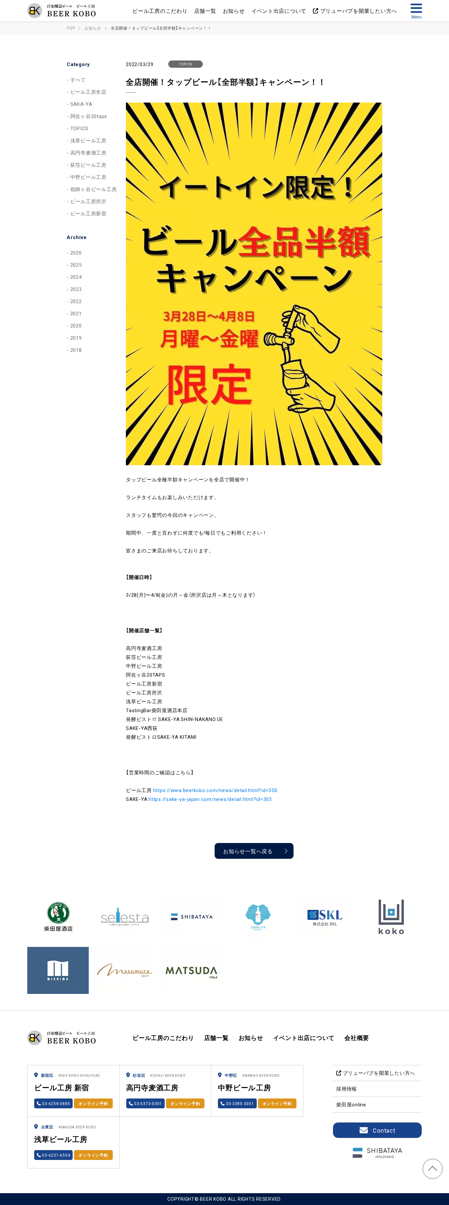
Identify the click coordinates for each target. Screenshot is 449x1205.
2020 (76, 325)
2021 (76, 313)
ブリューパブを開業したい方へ (358, 10)
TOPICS (79, 128)
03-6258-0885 (55, 1103)
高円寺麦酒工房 (88, 152)
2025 (76, 264)
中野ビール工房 (88, 177)
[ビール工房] (62, 10)
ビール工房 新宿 (61, 1087)
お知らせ (234, 10)
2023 (76, 289)
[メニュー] (416, 10)
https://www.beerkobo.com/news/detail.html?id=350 (215, 790)
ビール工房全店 (88, 91)
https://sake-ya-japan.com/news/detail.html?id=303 (210, 799)
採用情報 (346, 1088)
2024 (76, 276)
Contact (384, 1130)
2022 (76, 301)
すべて (78, 79)
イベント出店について (279, 10)
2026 (76, 252)
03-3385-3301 (239, 1103)
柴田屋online (351, 1104)
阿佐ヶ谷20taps (88, 116)
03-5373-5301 (147, 1103)
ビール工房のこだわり (160, 10)
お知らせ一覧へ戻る (248, 851)
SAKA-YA (81, 104)
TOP (432, 1169)
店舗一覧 (205, 10)
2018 (76, 349)
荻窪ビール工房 (88, 164)
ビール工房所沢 (88, 201)
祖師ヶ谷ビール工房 (93, 189)
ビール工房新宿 (88, 213)
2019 (76, 337)
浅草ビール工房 (88, 140)
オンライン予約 (93, 1103)
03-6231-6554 (55, 1155)
